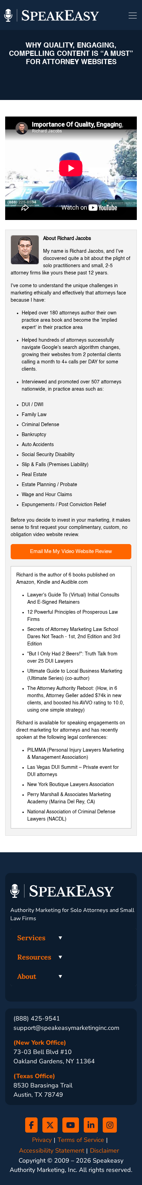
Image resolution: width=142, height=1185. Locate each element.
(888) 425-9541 (36, 1018)
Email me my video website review (71, 551)
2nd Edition (90, 636)
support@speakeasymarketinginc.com (66, 1028)
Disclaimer (104, 1151)
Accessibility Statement (51, 1151)
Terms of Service (81, 1140)
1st (71, 636)
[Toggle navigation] (132, 15)
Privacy (42, 1140)
